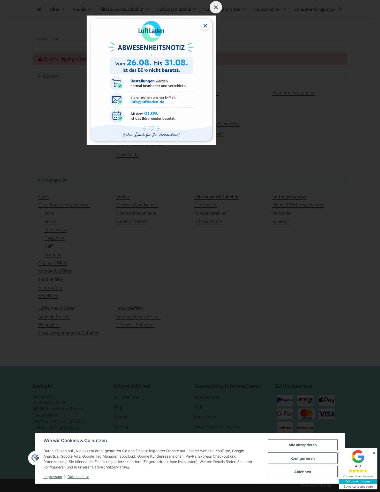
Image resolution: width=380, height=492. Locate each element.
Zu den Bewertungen (358, 476)
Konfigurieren (303, 458)
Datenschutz (78, 476)
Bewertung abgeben (358, 486)
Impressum (52, 476)
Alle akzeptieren (302, 445)
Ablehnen (302, 472)
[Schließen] (216, 7)
